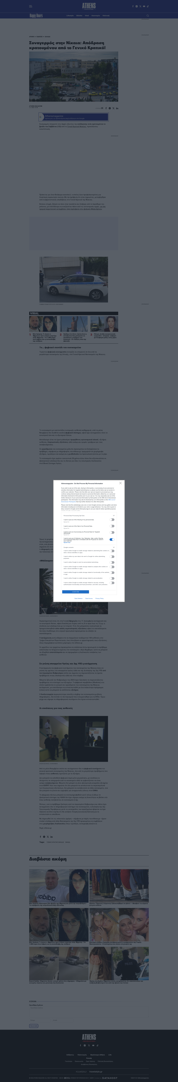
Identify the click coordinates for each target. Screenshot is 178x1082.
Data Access (89, 598)
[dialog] (89, 541)
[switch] (112, 519)
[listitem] (89, 516)
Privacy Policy (99, 598)
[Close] (121, 483)
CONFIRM (75, 592)
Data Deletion (79, 598)
